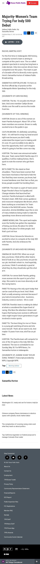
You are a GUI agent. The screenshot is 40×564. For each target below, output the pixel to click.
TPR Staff (7, 519)
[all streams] (37, 561)
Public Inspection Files (11, 502)
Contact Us (7, 471)
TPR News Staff (9, 524)
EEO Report (7, 497)
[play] (3, 561)
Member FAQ (8, 510)
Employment (8, 475)
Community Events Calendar (13, 537)
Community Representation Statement (16, 488)
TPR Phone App (9, 528)
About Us (7, 466)
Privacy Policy (8, 484)
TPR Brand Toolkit (10, 480)
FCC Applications (9, 506)
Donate (33, 3)
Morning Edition (14, 366)
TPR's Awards (8, 532)
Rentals (6, 515)
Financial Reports (9, 493)
